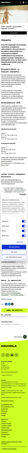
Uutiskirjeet (4, 432)
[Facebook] (6, 304)
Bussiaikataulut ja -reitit (7, 406)
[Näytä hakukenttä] (20, 2)
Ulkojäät (3, 415)
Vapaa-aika (9, 26)
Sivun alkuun (18, 337)
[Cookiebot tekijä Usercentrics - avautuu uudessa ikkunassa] (19, 195)
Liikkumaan (4, 28)
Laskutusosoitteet (6, 423)
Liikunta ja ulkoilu (17, 26)
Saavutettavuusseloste (7, 401)
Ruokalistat (4, 411)
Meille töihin (4, 409)
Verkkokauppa (5, 434)
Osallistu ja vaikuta (6, 425)
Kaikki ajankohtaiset (6, 430)
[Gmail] (12, 304)
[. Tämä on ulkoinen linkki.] (9, 304)
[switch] (24, 226)
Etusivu (3, 26)
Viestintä (3, 436)
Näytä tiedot (20, 242)
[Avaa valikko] (25, 2)
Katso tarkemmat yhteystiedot (9, 372)
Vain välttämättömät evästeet (14, 257)
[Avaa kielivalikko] (23, 2)
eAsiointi (3, 421)
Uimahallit (3, 413)
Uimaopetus (14, 33)
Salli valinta (14, 252)
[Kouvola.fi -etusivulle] (9, 347)
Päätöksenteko (5, 428)
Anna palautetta (14, 310)
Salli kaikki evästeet (14, 247)
